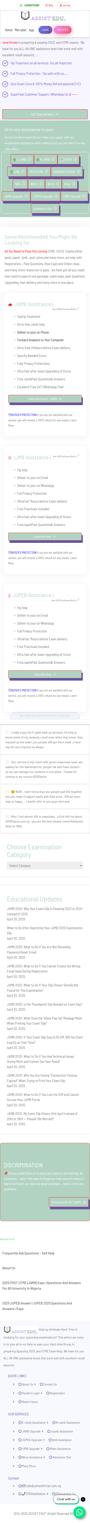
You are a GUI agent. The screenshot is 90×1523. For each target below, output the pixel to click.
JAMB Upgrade (13, 196)
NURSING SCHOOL (64, 172)
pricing (66, 5)
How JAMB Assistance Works (64, 309)
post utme (36, 257)
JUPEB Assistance (32, 594)
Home (8, 30)
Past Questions (33, 264)
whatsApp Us (67, 1494)
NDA (18, 184)
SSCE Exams (65, 251)
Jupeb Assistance (62, 1431)
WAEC (34, 184)
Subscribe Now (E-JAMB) (43, 399)
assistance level (46, 49)
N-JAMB (45, 159)
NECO (51, 184)
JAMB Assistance (33, 303)
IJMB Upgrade (72, 196)
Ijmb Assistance (62, 1440)
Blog (51, 5)
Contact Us (50, 1384)
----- (75, 94)
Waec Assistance (60, 1449)
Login (45, 29)
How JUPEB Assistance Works (63, 600)
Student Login (31, 1393)
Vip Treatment (19, 63)
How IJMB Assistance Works (64, 456)
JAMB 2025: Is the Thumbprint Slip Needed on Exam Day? (44, 1004)
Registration (57, 1393)
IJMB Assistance (31, 457)
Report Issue (30, 1402)
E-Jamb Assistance (34, 1422)
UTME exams (70, 42)
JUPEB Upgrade (43, 196)
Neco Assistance (32, 1457)
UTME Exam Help (51, 1351)
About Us (8, 1268)
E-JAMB (22, 159)
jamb (8, 257)
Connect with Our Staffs (66, 1202)
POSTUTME (36, 172)
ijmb (25, 257)
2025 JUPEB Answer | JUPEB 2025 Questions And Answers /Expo (37, 1306)
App (31, 30)
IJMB (16, 172)
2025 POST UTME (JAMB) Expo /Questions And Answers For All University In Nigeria (41, 1285)
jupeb (16, 257)
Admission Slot (42, 208)
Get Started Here (42, 114)
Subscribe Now (43, 536)
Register (62, 29)
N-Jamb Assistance (68, 1422)
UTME (51, 251)
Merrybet (21, 30)
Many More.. (29, 1466)
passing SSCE (46, 42)
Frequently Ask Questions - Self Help (28, 1253)
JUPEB (67, 159)
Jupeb (27, 524)
